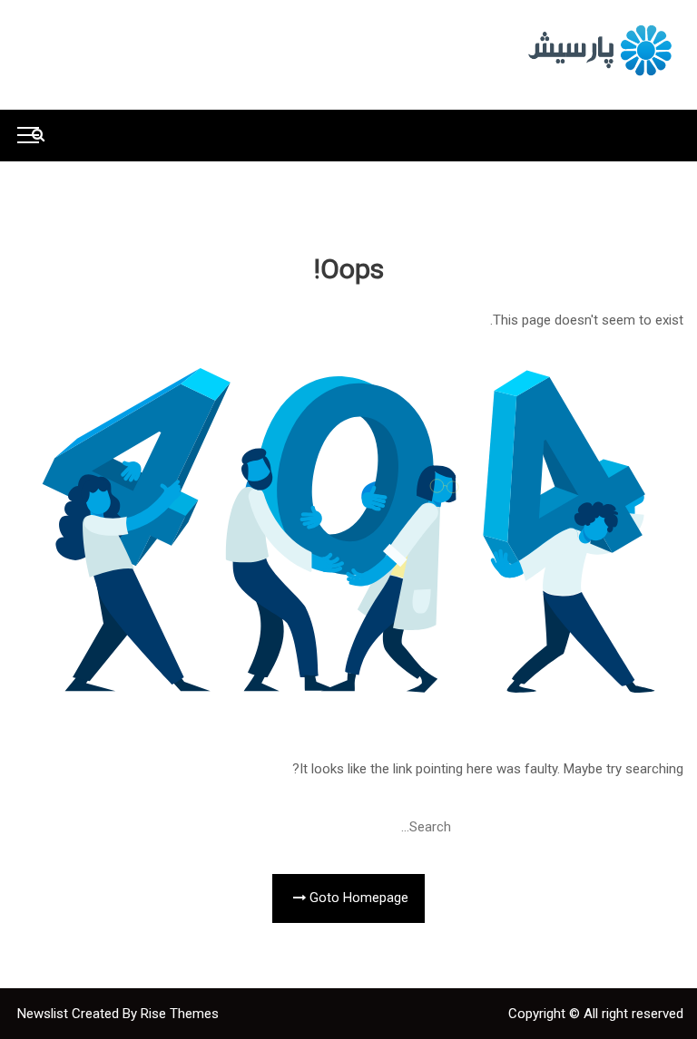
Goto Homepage (357, 898)
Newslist (44, 1013)
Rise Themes (180, 1013)
